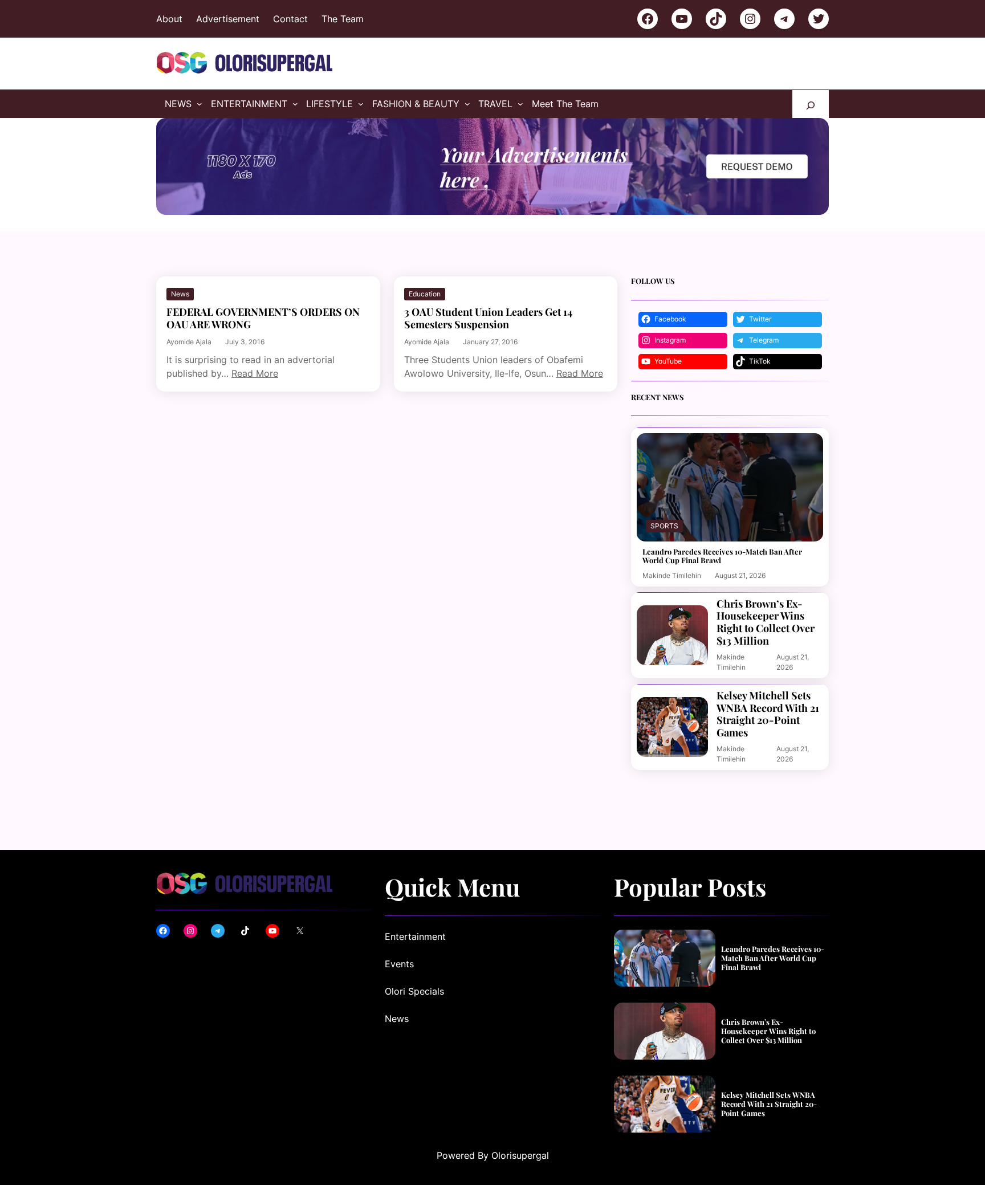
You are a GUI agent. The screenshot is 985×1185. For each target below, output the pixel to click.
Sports (664, 526)
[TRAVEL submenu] (520, 104)
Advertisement (227, 19)
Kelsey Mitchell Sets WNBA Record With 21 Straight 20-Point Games (768, 714)
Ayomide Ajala (188, 341)
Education (425, 294)
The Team (342, 19)
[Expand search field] (810, 104)
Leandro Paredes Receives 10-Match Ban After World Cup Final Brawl (722, 556)
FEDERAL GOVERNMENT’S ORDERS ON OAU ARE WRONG (263, 318)
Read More (254, 373)
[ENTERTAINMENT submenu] (295, 104)
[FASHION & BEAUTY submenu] (467, 104)
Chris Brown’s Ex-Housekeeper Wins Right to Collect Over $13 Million (766, 622)
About (169, 19)
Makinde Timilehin (671, 575)
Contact (290, 19)
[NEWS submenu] (199, 104)
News (180, 294)
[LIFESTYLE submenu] (361, 104)
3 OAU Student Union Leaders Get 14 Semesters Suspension (488, 318)
